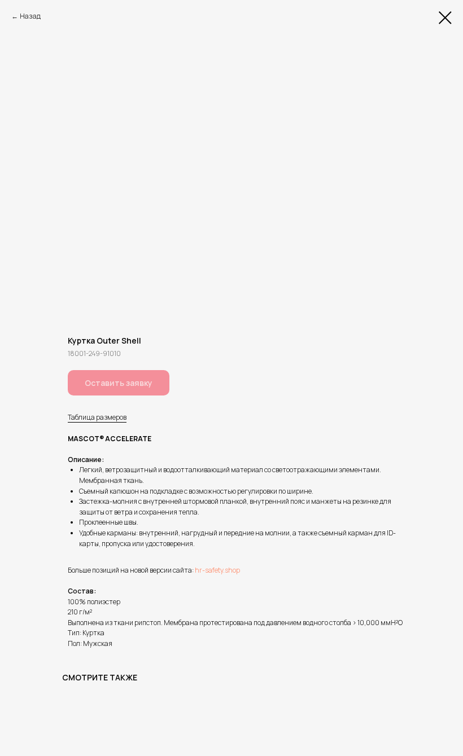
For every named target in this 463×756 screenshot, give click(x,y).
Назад (30, 16)
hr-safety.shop (217, 570)
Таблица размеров (97, 417)
